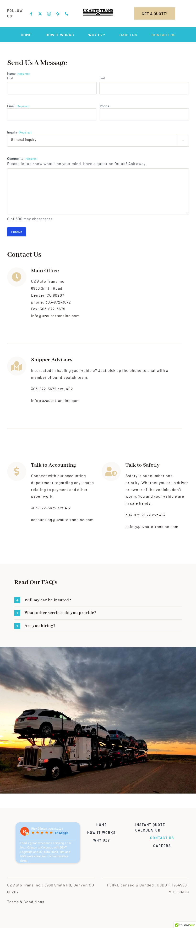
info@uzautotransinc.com (55, 400)
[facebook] (31, 14)
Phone (104, 106)
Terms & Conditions (25, 901)
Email (18, 106)
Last (102, 78)
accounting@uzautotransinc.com (62, 519)
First (10, 78)
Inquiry (19, 132)
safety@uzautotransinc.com (151, 526)
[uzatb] (98, 11)
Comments (22, 158)
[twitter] (40, 14)
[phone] (67, 14)
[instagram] (49, 14)
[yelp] (58, 14)
